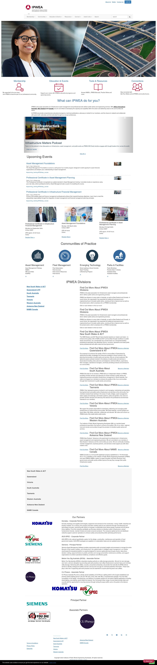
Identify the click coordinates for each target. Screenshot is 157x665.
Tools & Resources (98, 80)
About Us (108, 2)
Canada (51, 108)
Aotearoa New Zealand (35, 311)
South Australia (33, 297)
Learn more (52, 662)
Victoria (30, 304)
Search (97, 17)
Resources (68, 17)
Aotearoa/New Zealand (86, 645)
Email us (109, 649)
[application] (78, 49)
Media (114, 2)
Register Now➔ (66, 241)
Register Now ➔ (30, 242)
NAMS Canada (32, 314)
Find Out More (84, 353)
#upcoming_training (32, 177)
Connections (137, 80)
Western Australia (34, 307)
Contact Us (120, 2)
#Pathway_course (43, 177)
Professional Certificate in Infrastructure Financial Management (53, 196)
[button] (32, 137)
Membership (30, 17)
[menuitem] (108, 1)
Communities (42, 17)
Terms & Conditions (32, 647)
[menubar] (115, 1)
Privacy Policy (31, 650)
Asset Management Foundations (40, 167)
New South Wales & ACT (36, 291)
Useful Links (87, 17)
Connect (77, 17)
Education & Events (55, 17)
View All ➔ (83, 158)
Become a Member (123, 353)
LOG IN (128, 2)
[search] (130, 16)
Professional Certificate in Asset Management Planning (50, 182)
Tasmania (30, 301)
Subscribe (29, 653)
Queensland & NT (33, 294)
